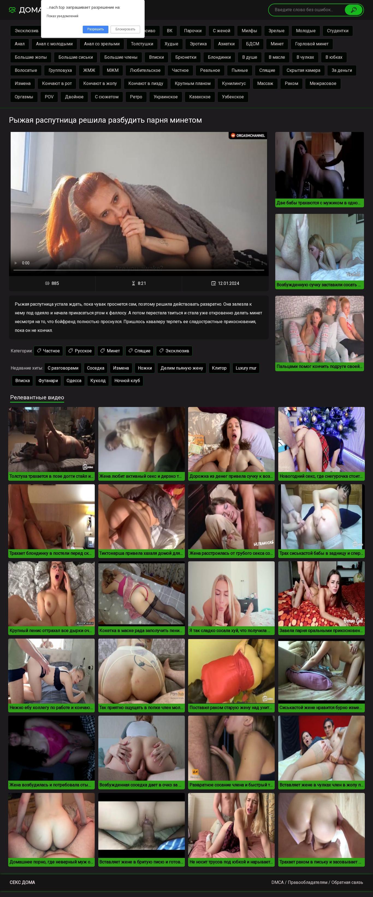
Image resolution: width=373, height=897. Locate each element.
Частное (180, 70)
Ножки (145, 368)
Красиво (146, 30)
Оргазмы (24, 96)
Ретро (136, 96)
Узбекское (233, 96)
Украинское (166, 96)
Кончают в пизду (145, 83)
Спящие (267, 70)
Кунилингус (234, 83)
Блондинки (219, 57)
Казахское (200, 96)
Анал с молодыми (54, 43)
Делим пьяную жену (182, 368)
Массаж (265, 83)
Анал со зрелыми (102, 43)
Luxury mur (246, 368)
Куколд (98, 380)
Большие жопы (31, 57)
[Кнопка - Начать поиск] (353, 10)
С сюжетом (107, 96)
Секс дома (22, 882)
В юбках (333, 57)
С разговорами (63, 368)
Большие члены (121, 57)
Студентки (337, 30)
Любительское (145, 70)
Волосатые (26, 70)
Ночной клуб (127, 380)
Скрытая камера (303, 70)
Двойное (74, 96)
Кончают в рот (57, 83)
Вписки (156, 57)
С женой (221, 30)
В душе (249, 57)
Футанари (48, 380)
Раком (291, 83)
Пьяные (240, 70)
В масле (277, 57)
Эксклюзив (27, 30)
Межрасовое (323, 83)
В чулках (305, 57)
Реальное (210, 70)
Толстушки (142, 43)
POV (49, 96)
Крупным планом (193, 83)
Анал (20, 43)
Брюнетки (185, 57)
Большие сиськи (75, 57)
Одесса (74, 380)
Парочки (193, 30)
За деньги (342, 70)
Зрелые (277, 30)
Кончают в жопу (100, 83)
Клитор (219, 368)
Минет (277, 43)
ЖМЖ (89, 70)
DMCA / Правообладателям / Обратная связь (317, 882)
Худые (171, 43)
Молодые (306, 30)
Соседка (95, 368)
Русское (83, 350)
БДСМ (252, 43)
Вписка (22, 380)
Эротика (198, 43)
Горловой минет (311, 43)
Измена (23, 83)
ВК (170, 30)
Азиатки (226, 43)
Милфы (249, 30)
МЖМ (113, 70)
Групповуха (60, 70)
